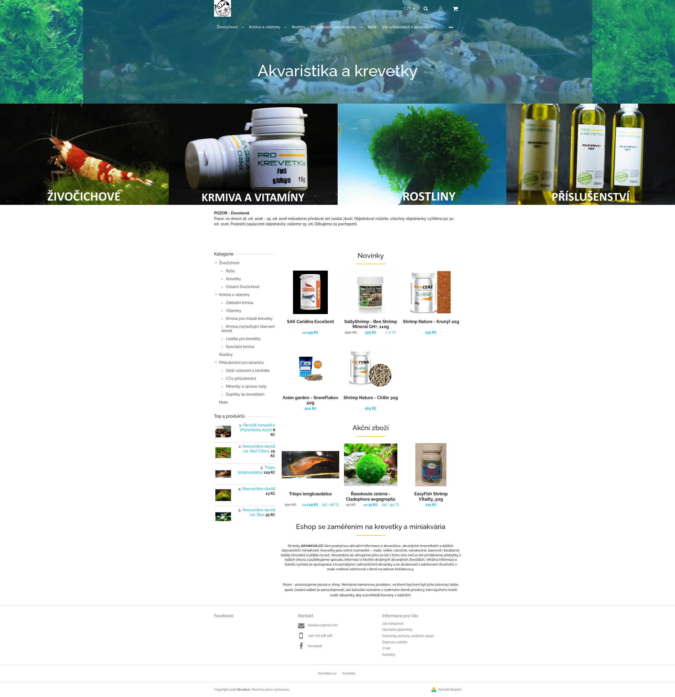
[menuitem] (230, 27)
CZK (408, 8)
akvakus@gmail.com (323, 625)
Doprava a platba (394, 642)
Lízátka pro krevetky (243, 339)
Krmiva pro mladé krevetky (249, 318)
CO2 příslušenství (240, 378)
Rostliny (226, 354)
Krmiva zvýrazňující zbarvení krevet (248, 328)
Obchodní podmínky (397, 630)
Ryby (230, 271)
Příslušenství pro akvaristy (241, 362)
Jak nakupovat (392, 623)
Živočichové (229, 263)
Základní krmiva (239, 303)
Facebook (315, 646)
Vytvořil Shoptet (449, 689)
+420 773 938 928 (320, 635)
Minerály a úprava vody (246, 386)
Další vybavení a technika (247, 370)
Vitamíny (233, 310)
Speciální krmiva (239, 347)
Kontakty (388, 654)
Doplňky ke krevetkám (244, 394)
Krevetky (233, 279)
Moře (223, 402)
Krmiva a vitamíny (234, 295)
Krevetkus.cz (327, 673)
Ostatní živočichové (242, 287)
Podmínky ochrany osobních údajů (408, 636)
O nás (386, 648)
